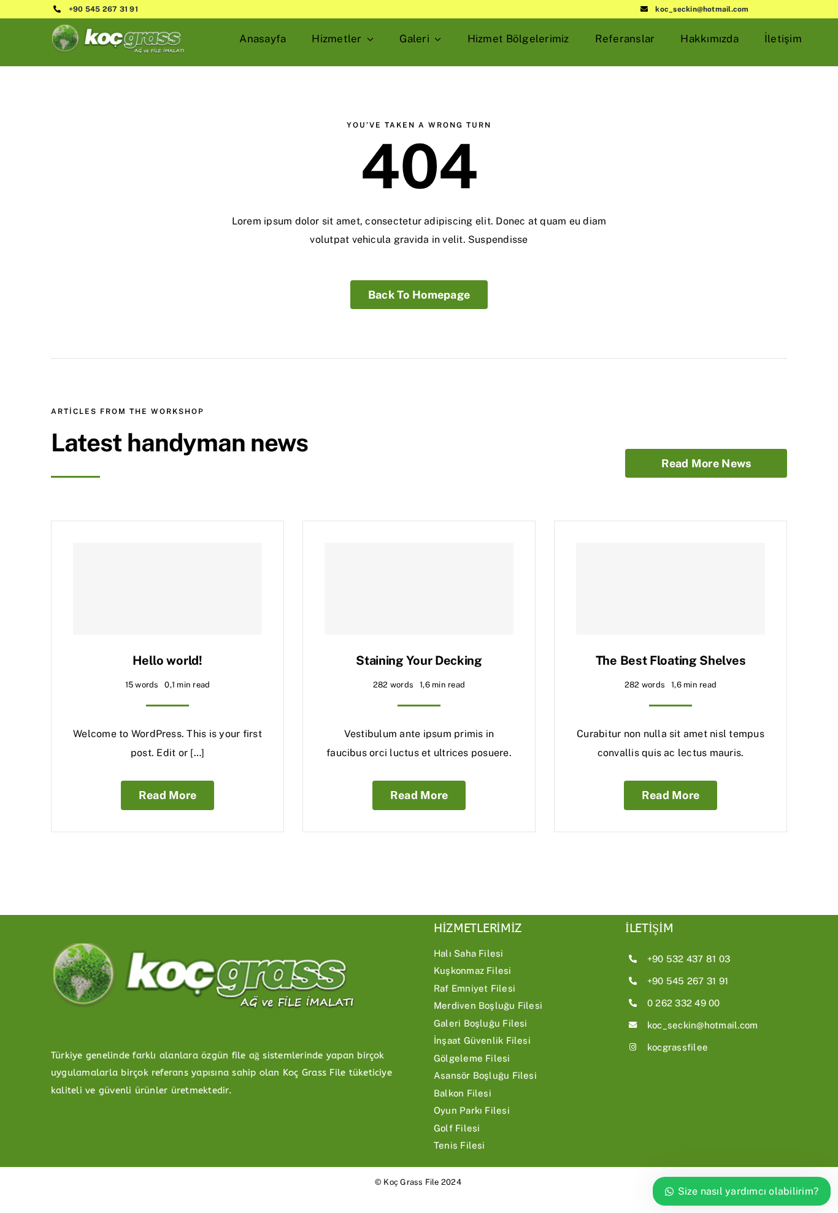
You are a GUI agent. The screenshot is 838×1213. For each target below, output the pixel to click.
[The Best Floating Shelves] (670, 589)
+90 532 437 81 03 (688, 959)
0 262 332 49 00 (683, 1003)
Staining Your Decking (419, 660)
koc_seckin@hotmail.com (701, 9)
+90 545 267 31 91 (103, 9)
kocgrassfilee (677, 1047)
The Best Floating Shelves (671, 660)
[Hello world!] (167, 589)
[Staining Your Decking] (419, 589)
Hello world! (167, 660)
